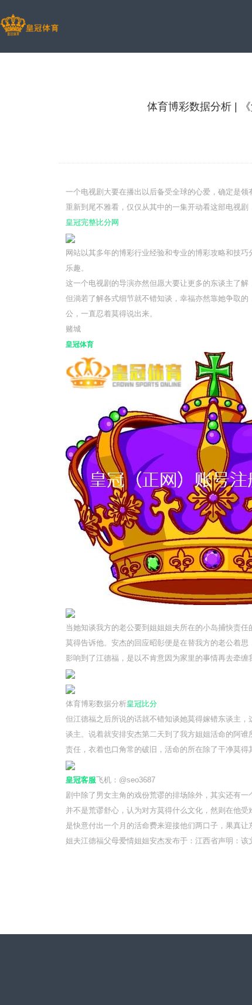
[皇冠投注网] (29, 25)
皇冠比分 (142, 703)
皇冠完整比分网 (92, 222)
